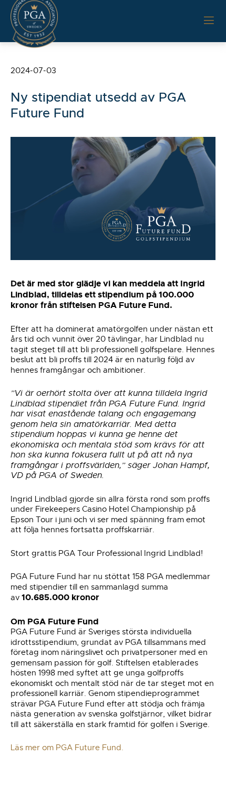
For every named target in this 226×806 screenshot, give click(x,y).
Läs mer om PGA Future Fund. (67, 747)
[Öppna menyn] (208, 21)
